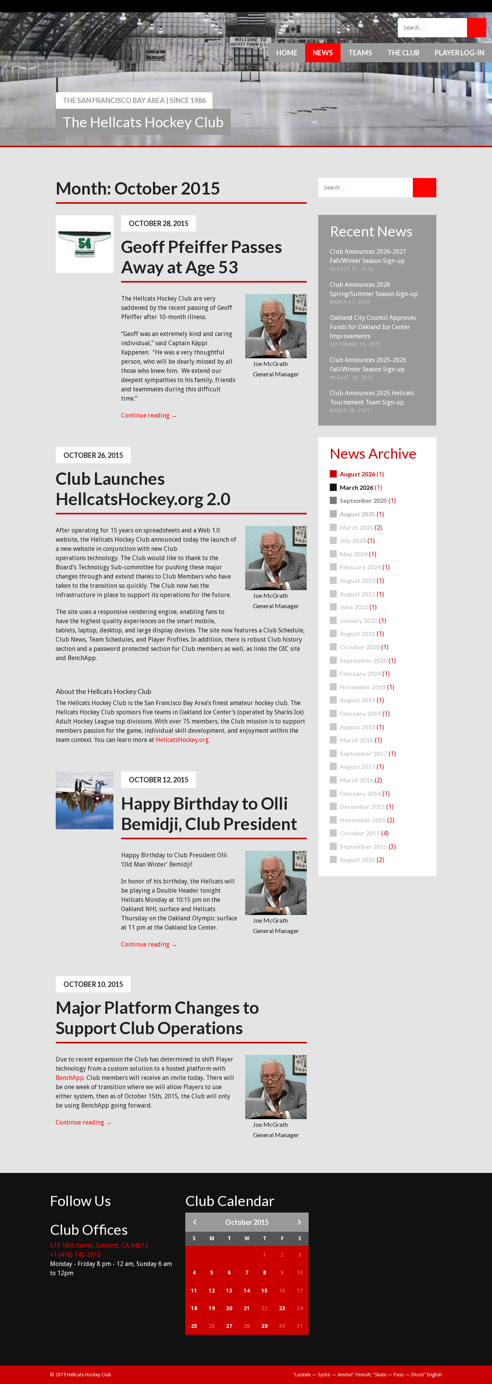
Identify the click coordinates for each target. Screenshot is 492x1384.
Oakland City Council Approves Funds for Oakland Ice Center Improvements (373, 327)
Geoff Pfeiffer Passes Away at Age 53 (201, 256)
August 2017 (357, 766)
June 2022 (354, 606)
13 (229, 1291)
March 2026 (356, 487)
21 (247, 1308)
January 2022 (358, 620)
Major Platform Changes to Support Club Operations (157, 1017)
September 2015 (363, 846)
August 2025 (357, 513)
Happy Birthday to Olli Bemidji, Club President (209, 813)
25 (194, 1326)
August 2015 (357, 859)
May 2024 (353, 553)
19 (212, 1308)
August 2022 (357, 593)
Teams (360, 52)
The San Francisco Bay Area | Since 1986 (134, 100)
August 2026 (357, 473)
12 (212, 1291)
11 (194, 1291)
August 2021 (357, 633)
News (323, 52)
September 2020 (363, 660)
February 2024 (360, 567)
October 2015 (360, 833)
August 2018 (357, 726)
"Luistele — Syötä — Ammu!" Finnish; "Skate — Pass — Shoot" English (367, 1374)
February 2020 (360, 673)
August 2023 (357, 580)
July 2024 (353, 540)
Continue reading (149, 415)
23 (282, 1308)
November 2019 (363, 686)
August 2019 (357, 700)
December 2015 (362, 806)
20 (229, 1308)
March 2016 (356, 779)
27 (229, 1326)
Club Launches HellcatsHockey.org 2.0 (143, 488)
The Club (403, 52)
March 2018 (356, 740)
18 (194, 1308)
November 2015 (363, 819)
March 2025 (356, 527)
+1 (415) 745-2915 (75, 1254)
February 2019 (360, 713)
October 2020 (360, 646)
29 (264, 1326)
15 (264, 1291)
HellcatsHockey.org (182, 740)
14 (247, 1291)
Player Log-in (459, 52)
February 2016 (360, 793)
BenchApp (70, 1077)
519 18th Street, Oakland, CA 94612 (99, 1245)
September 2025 (363, 500)
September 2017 (363, 753)
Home (287, 52)
